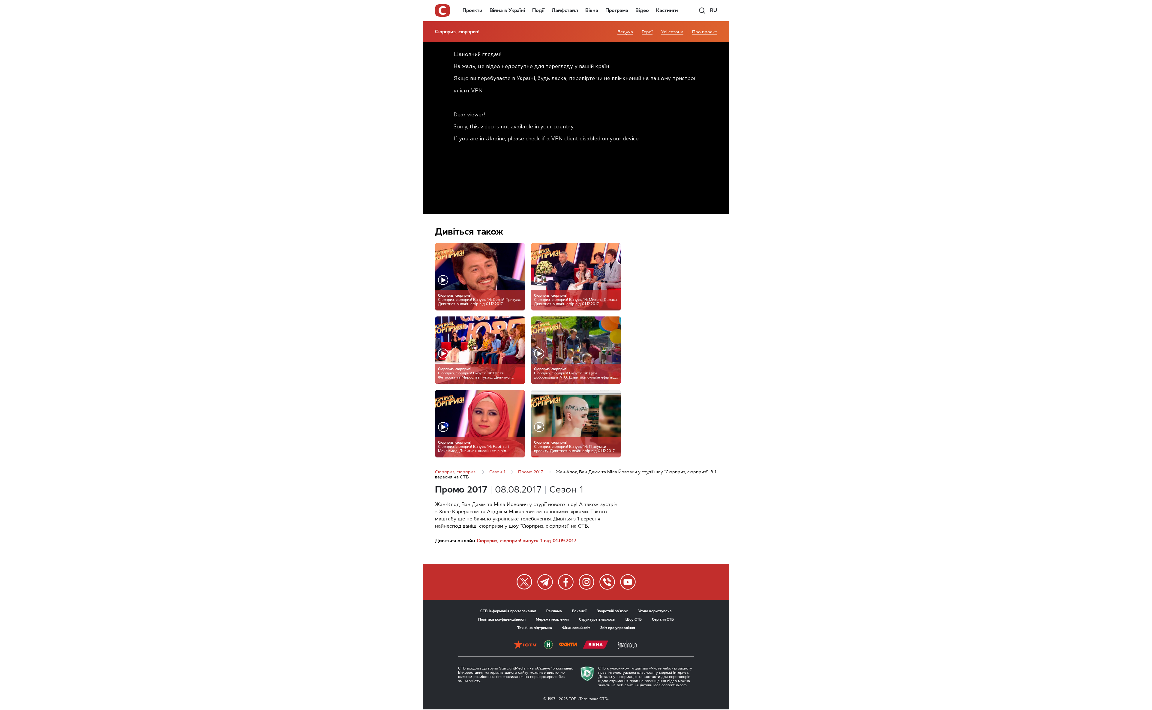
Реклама (554, 611)
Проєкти (472, 10)
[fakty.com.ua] (568, 645)
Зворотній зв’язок (612, 611)
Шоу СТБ (634, 619)
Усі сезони (672, 31)
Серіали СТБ (663, 619)
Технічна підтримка (534, 628)
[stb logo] (443, 10)
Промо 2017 (530, 472)
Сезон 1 (497, 472)
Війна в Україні (507, 10)
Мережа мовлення (552, 619)
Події (538, 10)
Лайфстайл (565, 10)
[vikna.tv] (595, 645)
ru (713, 10)
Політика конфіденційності (502, 619)
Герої (647, 31)
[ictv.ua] (525, 645)
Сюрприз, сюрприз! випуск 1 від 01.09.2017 (526, 541)
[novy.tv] (548, 645)
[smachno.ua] (627, 645)
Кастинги (667, 10)
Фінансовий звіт (576, 628)
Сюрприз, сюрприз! (457, 31)
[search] (702, 10)
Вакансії (579, 611)
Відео (642, 10)
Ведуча (625, 31)
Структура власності (597, 619)
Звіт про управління (617, 628)
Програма (616, 10)
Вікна (591, 10)
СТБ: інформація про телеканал (508, 611)
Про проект (704, 31)
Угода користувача (655, 611)
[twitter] (524, 582)
